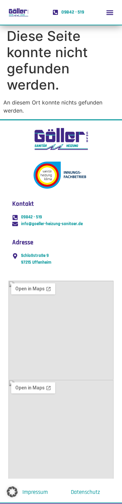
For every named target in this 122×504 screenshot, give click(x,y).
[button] (109, 12)
